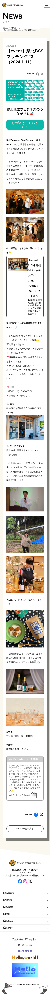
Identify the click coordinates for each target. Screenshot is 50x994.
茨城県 (9, 736)
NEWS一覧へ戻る (25, 828)
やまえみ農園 (19, 476)
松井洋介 (13, 463)
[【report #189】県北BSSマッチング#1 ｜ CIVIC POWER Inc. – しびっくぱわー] (25, 286)
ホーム (5, 28)
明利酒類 (13, 654)
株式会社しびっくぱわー (18, 749)
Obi (10, 599)
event (21, 28)
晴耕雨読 (10, 408)
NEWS (13, 28)
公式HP (36, 323)
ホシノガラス (34, 658)
